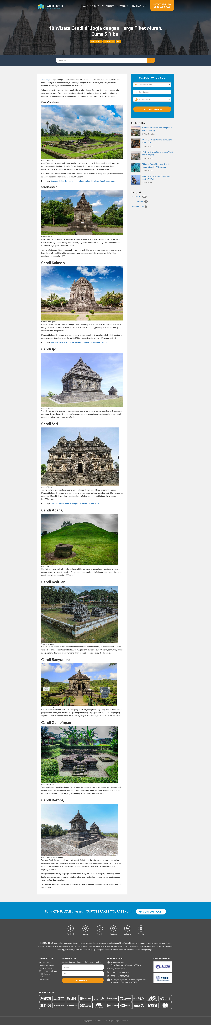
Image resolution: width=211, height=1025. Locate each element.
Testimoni (124, 6)
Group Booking (44, 980)
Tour (96, 6)
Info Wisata (97, 41)
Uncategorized (139, 206)
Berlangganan (82, 980)
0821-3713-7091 (162, 6)
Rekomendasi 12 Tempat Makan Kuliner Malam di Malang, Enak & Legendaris (83, 181)
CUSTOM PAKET (152, 911)
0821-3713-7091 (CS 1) (120, 972)
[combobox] (152, 84)
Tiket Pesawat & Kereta (48, 971)
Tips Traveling (149, 134)
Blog (138, 6)
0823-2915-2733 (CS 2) (120, 976)
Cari (151, 60)
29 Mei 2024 (109, 41)
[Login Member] (145, 6)
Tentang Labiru (45, 962)
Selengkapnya (147, 949)
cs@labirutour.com (118, 969)
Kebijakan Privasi (45, 968)
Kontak (42, 977)
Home (84, 6)
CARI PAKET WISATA (152, 109)
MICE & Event (44, 974)
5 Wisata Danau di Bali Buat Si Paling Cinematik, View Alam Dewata (79, 342)
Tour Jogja (45, 79)
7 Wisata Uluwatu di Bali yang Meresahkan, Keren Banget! (75, 503)
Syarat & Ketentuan (46, 965)
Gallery (109, 6)
